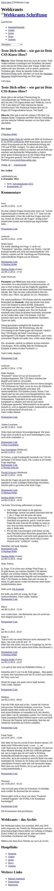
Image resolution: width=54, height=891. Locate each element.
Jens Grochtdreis (8, 449)
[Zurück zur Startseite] (24, 14)
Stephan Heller (8, 269)
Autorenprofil (20, 165)
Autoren (12, 39)
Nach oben (6, 2)
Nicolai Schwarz (8, 472)
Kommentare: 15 (14, 186)
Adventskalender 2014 (23, 184)
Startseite (12, 853)
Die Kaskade (18, 589)
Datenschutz (13, 881)
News (10, 36)
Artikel (11, 30)
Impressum (13, 884)
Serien (11, 33)
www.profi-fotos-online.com (23, 160)
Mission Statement (16, 878)
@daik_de (6, 165)
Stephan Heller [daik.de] (12, 139)
